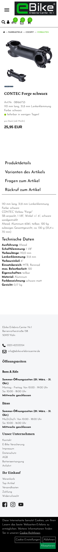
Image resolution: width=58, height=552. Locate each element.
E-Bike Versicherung (13, 444)
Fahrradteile (15, 32)
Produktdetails (18, 163)
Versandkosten (10, 487)
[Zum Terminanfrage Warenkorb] (22, 23)
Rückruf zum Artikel (23, 190)
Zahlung (7, 492)
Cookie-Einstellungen (28, 539)
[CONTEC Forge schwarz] (29, 54)
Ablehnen (49, 539)
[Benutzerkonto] (9, 22)
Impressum (8, 448)
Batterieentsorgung (13, 461)
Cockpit (30, 32)
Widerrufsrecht (10, 496)
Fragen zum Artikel (22, 181)
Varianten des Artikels (25, 172)
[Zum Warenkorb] (29, 23)
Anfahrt (6, 465)
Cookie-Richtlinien (30, 533)
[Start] (4, 32)
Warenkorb (8, 479)
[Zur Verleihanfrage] (13, 23)
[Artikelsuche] (3, 23)
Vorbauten (43, 32)
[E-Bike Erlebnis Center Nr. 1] (35, 8)
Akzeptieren (48, 545)
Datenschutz (9, 453)
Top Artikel (8, 483)
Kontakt (6, 440)
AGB (5, 457)
